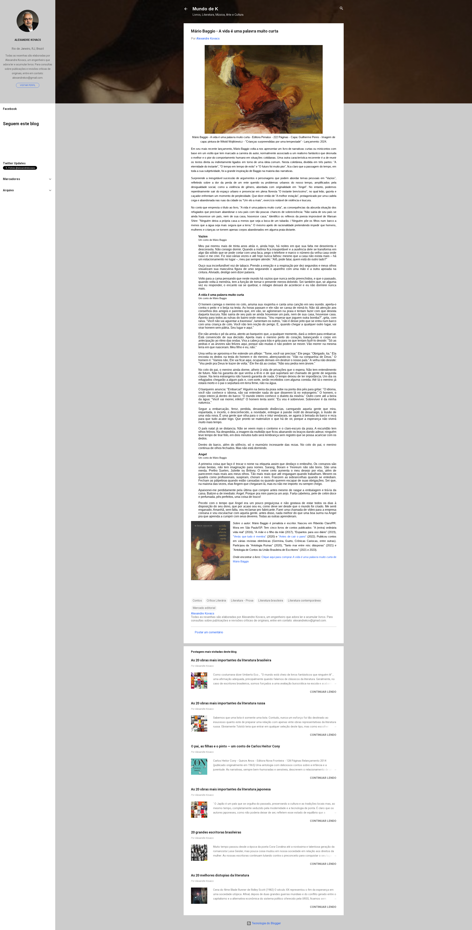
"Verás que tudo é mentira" (249, 536)
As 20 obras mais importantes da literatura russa (228, 703)
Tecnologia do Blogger (266, 923)
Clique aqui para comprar (277, 557)
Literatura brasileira (270, 600)
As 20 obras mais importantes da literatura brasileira (231, 660)
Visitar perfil (27, 85)
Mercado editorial (204, 608)
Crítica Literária (216, 600)
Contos (197, 600)
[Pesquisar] (341, 8)
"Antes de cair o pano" (292, 536)
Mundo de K (205, 8)
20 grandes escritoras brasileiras (216, 832)
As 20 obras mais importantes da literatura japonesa (231, 789)
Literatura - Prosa (242, 600)
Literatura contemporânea (304, 600)
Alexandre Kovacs (28, 40)
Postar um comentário (209, 632)
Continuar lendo (323, 691)
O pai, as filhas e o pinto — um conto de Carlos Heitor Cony (235, 746)
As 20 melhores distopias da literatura (220, 875)
